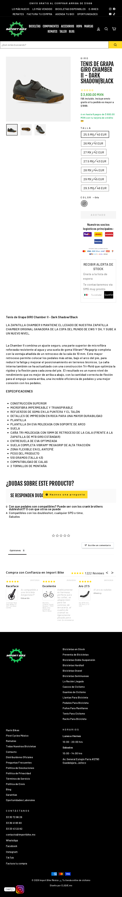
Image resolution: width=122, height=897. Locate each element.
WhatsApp (12, 840)
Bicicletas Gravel (72, 670)
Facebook (11, 845)
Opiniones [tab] (15, 550)
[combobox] (54, 44)
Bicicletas (34, 26)
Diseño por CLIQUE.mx (61, 885)
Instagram (12, 851)
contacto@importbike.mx (20, 834)
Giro (85, 58)
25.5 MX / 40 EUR (95, 134)
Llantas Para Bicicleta (75, 697)
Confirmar (109, 294)
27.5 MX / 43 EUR (94, 161)
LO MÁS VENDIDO (42, 8)
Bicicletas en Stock (74, 649)
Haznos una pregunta (67, 494)
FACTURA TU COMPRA (39, 14)
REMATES (18, 14)
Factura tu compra (16, 863)
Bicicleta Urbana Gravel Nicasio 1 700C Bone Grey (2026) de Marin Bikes (48, 607)
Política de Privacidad (18, 773)
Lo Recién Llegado (73, 681)
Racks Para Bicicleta (74, 718)
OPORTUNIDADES (87, 14)
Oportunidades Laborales (20, 800)
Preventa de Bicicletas (76, 654)
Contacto (11, 751)
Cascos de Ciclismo (74, 686)
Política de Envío (15, 783)
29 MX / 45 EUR (93, 179)
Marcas (88, 26)
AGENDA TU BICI (64, 14)
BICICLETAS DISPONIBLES (70, 8)
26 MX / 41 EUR (93, 143)
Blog (71, 31)
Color (90, 197)
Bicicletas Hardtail (73, 665)
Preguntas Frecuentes (19, 762)
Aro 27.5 (84, 586)
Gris (84, 203)
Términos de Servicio (18, 778)
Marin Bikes (12, 730)
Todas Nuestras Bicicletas (21, 746)
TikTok (10, 857)
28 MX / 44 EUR (93, 170)
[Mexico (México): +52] (86, 294)
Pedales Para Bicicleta (76, 702)
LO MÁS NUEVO (20, 8)
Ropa (79, 26)
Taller (63, 31)
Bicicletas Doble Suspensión (79, 659)
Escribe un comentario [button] (99, 545)
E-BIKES (93, 8)
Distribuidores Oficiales (19, 757)
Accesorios (67, 26)
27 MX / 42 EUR (93, 152)
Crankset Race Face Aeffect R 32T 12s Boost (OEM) (11, 605)
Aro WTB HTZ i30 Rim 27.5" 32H (84, 604)
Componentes (51, 26)
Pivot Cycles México (17, 735)
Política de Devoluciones (20, 767)
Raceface (12, 586)
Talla (86, 127)
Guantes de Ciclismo (74, 692)
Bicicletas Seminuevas (76, 675)
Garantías (11, 794)
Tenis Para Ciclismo (74, 713)
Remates (52, 31)
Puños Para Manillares (75, 708)
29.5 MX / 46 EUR (95, 188)
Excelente (49, 586)
